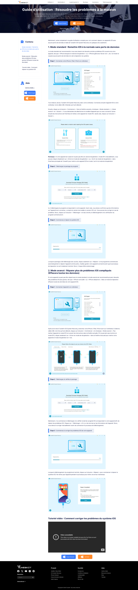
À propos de (81, 571)
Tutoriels (103, 577)
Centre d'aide (104, 571)
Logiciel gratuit (73, 2)
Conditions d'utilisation (83, 573)
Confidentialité (81, 575)
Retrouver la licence (106, 573)
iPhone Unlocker (55, 575)
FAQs (102, 575)
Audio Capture (54, 579)
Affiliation (80, 577)
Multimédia (61, 2)
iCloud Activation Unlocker (57, 577)
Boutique (85, 2)
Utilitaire (50, 2)
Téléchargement (107, 2)
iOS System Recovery (56, 573)
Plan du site (80, 579)
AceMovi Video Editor (56, 571)
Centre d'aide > (29, 87)
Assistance (95, 2)
